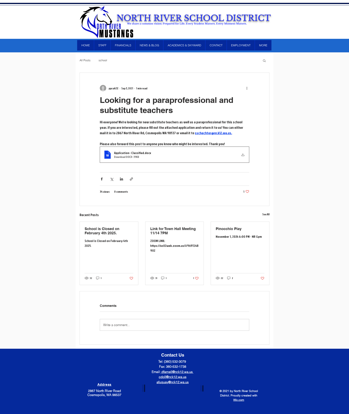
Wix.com (238, 400)
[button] (264, 60)
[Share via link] (131, 179)
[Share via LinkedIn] (121, 179)
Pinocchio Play (229, 229)
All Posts (85, 60)
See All (265, 214)
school (103, 60)
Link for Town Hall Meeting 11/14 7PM (173, 231)
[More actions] (246, 88)
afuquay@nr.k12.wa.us (173, 382)
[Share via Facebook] (102, 179)
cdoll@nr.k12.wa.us (172, 377)
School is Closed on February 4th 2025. (102, 231)
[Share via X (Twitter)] (112, 179)
